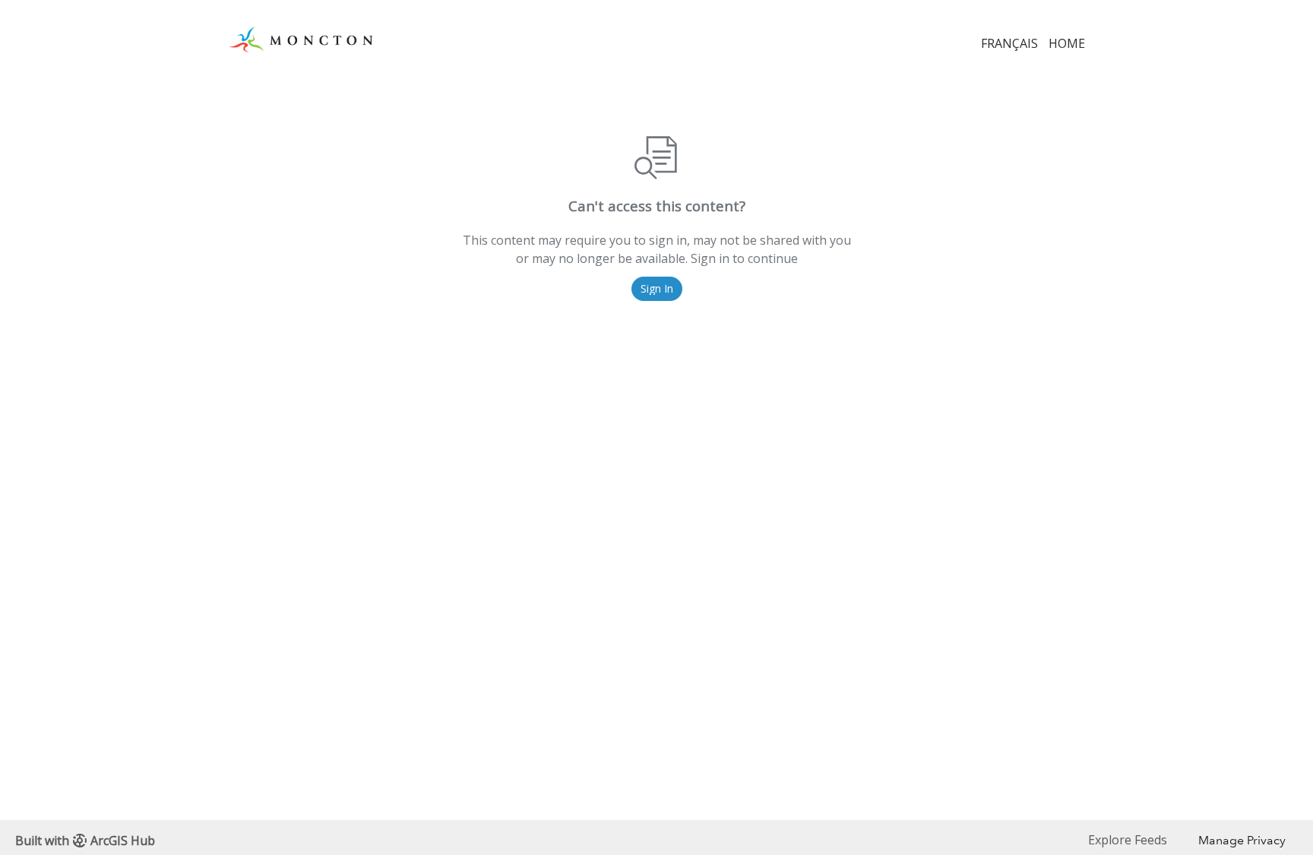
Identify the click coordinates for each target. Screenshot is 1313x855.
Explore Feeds (1127, 839)
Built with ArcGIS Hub (85, 840)
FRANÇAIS (1009, 43)
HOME (1067, 43)
